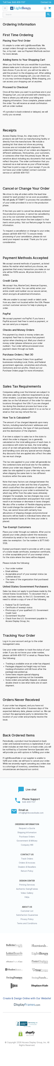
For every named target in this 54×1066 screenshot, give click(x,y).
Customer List (27, 911)
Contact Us (46, 2)
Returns (33, 222)
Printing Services (27, 885)
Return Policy (27, 871)
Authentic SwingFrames (27, 889)
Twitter (17, 1054)
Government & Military (27, 841)
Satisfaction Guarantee (27, 915)
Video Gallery (27, 893)
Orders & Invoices (27, 863)
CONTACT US (27, 854)
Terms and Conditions (27, 923)
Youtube (46, 1054)
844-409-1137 (18, 2)
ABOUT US (27, 907)
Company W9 (27, 845)
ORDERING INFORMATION (27, 824)
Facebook (7, 1054)
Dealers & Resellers (27, 867)
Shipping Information (27, 832)
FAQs (27, 897)
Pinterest (27, 1054)
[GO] (48, 14)
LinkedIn (37, 1054)
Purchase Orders (10, 371)
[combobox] (27, 14)
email (19, 537)
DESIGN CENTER (27, 881)
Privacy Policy (27, 919)
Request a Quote (27, 828)
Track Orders (27, 859)
